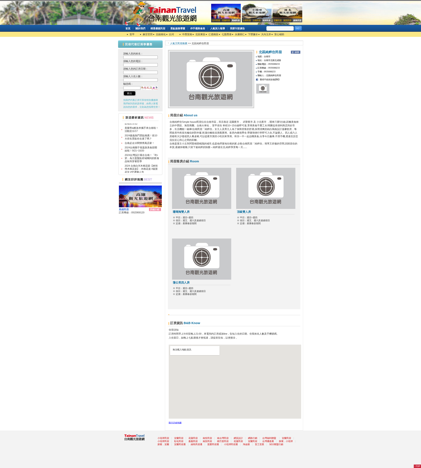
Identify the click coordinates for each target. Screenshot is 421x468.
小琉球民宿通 (231, 444)
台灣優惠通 (268, 441)
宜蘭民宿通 (180, 444)
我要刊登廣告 (237, 28)
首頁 (127, 28)
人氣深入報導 (217, 28)
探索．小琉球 (286, 441)
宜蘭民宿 (178, 438)
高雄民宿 (124, 209)
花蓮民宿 (193, 438)
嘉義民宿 (193, 441)
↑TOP (417, 466)
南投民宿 (207, 438)
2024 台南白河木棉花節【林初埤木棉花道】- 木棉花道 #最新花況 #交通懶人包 (141, 163)
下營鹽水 (253, 34)
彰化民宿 (178, 441)
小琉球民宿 (163, 438)
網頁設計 (238, 438)
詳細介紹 (154, 209)
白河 (171, 34)
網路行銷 (252, 438)
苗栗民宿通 (213, 444)
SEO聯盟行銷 (276, 444)
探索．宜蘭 (163, 444)
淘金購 (246, 444)
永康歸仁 (240, 34)
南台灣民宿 (223, 438)
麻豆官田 (148, 34)
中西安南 (187, 34)
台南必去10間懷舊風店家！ (139, 138)
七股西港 (227, 34)
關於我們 (140, 28)
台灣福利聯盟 (269, 438)
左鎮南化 (161, 34)
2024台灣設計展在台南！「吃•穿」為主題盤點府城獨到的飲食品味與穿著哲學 (142, 153)
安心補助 (279, 34)
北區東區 (200, 34)
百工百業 (259, 444)
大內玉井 (266, 34)
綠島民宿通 (196, 444)
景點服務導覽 (177, 28)
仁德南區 (213, 34)
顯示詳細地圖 (175, 423)
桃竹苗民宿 (223, 441)
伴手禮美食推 (197, 28)
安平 (132, 34)
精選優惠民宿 (157, 28)
